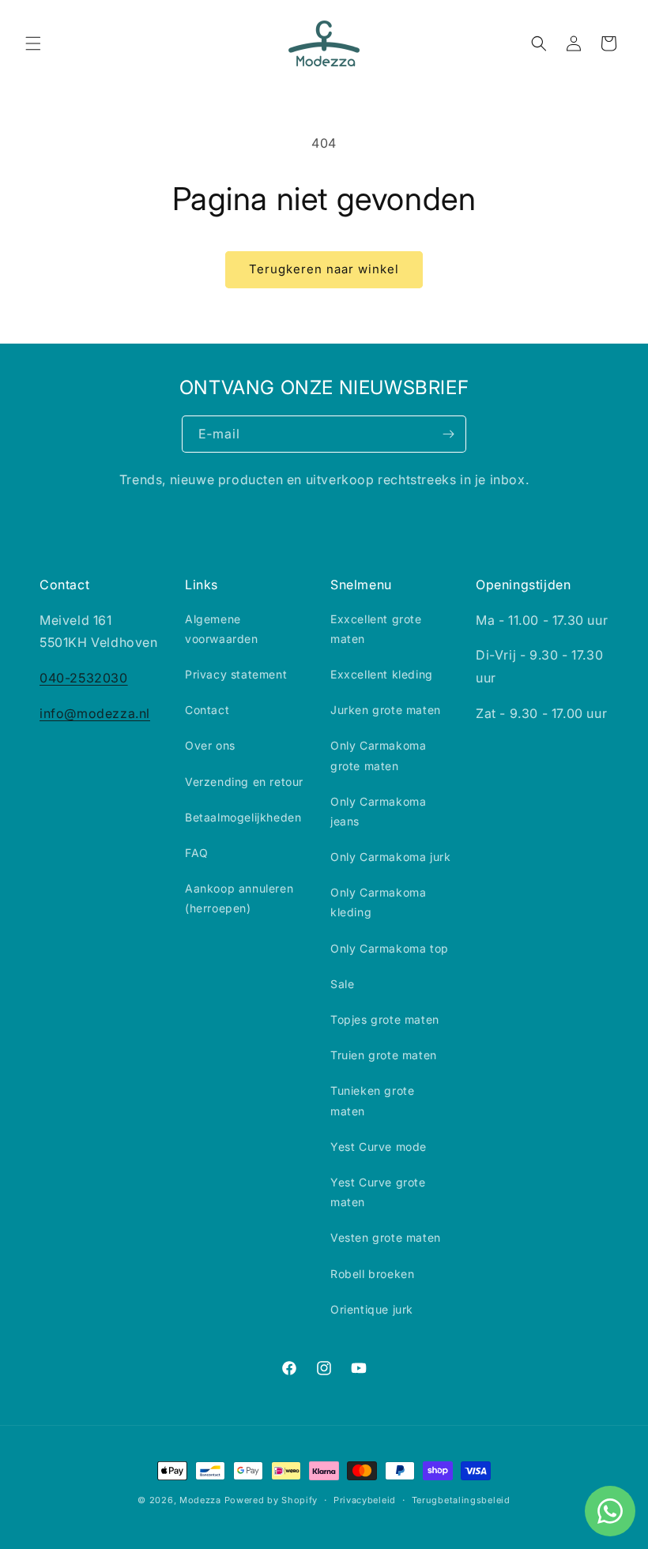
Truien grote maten (383, 1055)
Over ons (210, 745)
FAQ (197, 852)
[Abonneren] (448, 434)
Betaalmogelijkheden (243, 817)
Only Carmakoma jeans (378, 811)
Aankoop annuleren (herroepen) (239, 898)
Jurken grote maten (385, 709)
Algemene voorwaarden (221, 628)
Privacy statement (236, 674)
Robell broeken (372, 1273)
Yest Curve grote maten (378, 1192)
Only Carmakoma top (389, 948)
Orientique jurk (371, 1309)
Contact (207, 709)
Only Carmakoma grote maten (378, 755)
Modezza (200, 1500)
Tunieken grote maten (372, 1100)
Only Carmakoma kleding (378, 902)
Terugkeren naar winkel (324, 268)
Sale (342, 984)
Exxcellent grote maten (376, 628)
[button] (33, 43)
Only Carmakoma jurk (390, 856)
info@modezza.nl (95, 713)
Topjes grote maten (384, 1019)
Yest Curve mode (378, 1146)
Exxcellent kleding (381, 674)
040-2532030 (84, 678)
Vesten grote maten (385, 1237)
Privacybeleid (364, 1500)
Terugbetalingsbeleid (461, 1500)
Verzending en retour (244, 781)
